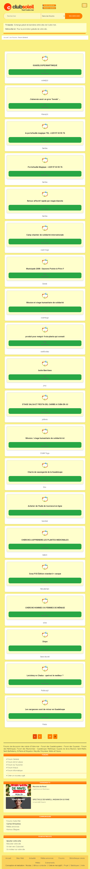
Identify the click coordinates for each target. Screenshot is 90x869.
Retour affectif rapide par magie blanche (45, 201)
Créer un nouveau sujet (16, 776)
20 (50, 736)
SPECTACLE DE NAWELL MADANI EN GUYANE (51, 799)
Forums (61, 858)
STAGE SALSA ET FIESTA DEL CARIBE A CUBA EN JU (45, 404)
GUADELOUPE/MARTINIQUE (45, 65)
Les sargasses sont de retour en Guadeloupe (45, 709)
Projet (66, 865)
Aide (83, 865)
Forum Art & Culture (15, 762)
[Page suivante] (55, 736)
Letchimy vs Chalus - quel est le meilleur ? (45, 675)
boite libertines (45, 370)
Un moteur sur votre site (15, 849)
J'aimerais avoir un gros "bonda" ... (45, 99)
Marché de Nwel (40, 787)
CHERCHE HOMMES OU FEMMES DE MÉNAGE (45, 608)
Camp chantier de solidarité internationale (45, 235)
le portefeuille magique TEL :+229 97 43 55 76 (45, 133)
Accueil (6, 37)
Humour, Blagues (12, 829)
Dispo (45, 641)
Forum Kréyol (12, 768)
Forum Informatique (14, 770)
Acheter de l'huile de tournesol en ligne (45, 506)
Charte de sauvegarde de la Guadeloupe (45, 472)
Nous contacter (40, 865)
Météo (37, 863)
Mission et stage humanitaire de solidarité (45, 302)
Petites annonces (12, 827)
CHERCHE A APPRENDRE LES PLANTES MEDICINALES (45, 540)
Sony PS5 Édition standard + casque (45, 574)
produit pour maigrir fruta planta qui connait (45, 336)
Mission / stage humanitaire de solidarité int (45, 438)
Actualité (32, 858)
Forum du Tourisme (14, 765)
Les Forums (13, 37)
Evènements (50, 863)
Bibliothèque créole (77, 858)
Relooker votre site (13, 844)
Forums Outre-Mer (13, 821)
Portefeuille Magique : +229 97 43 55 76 (45, 167)
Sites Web (20, 858)
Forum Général (13, 759)
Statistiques (75, 865)
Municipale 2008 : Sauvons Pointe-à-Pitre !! (45, 269)
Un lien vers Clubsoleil (15, 847)
